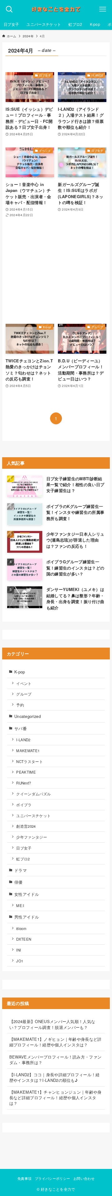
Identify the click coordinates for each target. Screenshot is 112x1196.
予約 (20, 704)
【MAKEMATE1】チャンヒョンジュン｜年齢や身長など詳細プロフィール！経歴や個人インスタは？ (55, 1097)
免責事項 (24, 1178)
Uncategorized (27, 716)
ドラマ (20, 870)
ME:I (20, 905)
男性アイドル (26, 917)
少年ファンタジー (31, 837)
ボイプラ (23, 804)
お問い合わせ (84, 1178)
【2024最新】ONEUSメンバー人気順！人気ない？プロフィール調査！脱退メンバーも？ (52, 1024)
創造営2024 (25, 826)
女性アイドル (26, 894)
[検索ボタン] (9, 9)
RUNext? (23, 782)
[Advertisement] (56, 271)
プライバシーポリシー (52, 1178)
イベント (23, 683)
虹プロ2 (23, 858)
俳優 (18, 882)
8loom (21, 928)
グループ (23, 693)
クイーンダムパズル (33, 793)
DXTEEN (23, 939)
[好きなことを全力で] (56, 9)
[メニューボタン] (102, 9)
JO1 (19, 960)
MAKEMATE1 (28, 750)
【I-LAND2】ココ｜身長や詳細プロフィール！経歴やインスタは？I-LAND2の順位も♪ (54, 1077)
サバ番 (20, 728)
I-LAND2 (23, 739)
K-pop (19, 672)
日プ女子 (23, 847)
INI (18, 949)
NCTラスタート (29, 761)
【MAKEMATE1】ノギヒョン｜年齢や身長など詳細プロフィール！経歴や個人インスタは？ (55, 1042)
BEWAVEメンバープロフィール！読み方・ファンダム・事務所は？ (55, 1059)
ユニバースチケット (33, 815)
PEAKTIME (26, 772)
